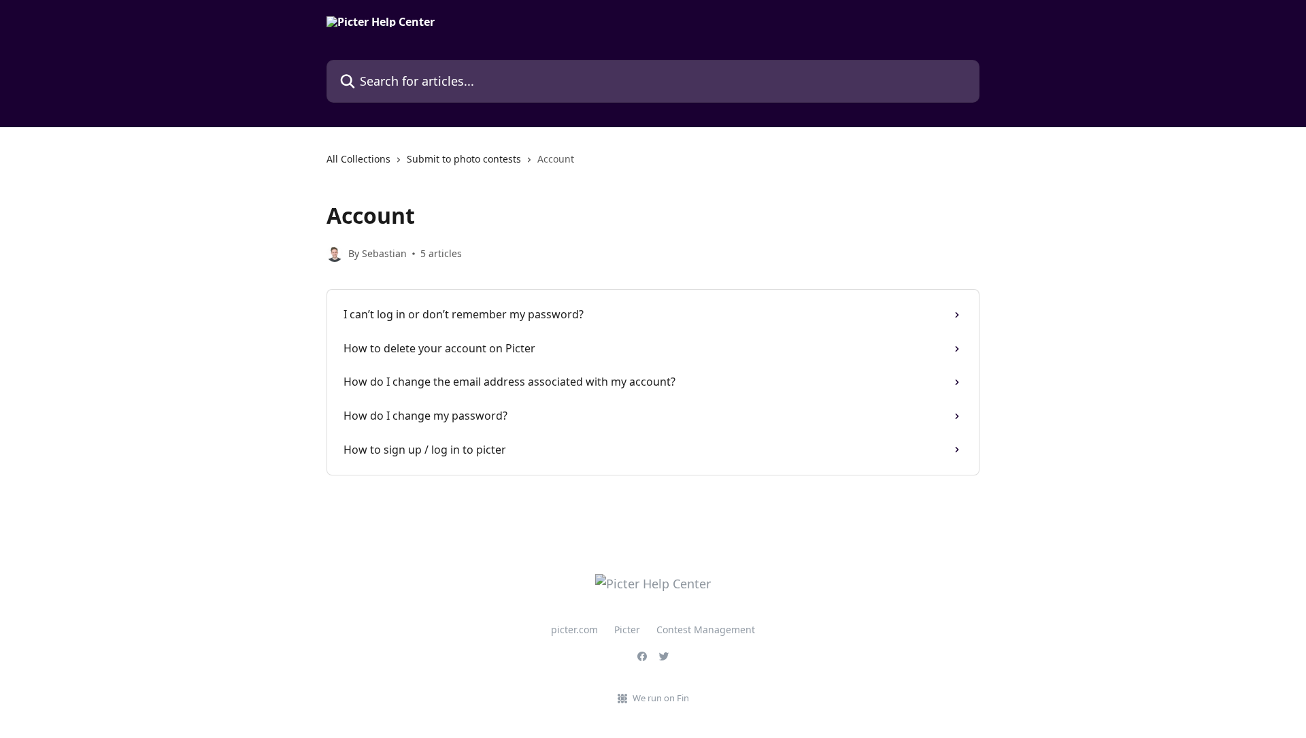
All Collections (358, 158)
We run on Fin (661, 698)
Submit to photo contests (464, 158)
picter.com (574, 629)
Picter (627, 629)
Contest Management (705, 629)
